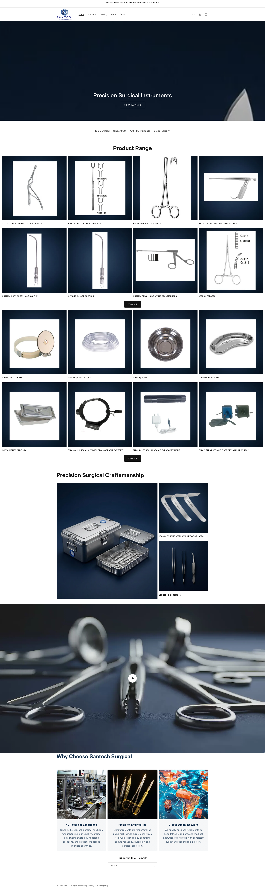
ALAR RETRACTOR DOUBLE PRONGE (84, 224)
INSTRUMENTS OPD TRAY (14, 450)
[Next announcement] (162, 3)
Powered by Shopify (86, 886)
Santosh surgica (70, 886)
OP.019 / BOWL (140, 378)
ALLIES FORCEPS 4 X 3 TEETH (147, 224)
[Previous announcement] (103, 3)
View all (132, 304)
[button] (194, 14)
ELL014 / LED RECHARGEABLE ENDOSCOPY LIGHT (156, 450)
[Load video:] (132, 678)
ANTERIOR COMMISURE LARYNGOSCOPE (218, 224)
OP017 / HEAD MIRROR (12, 378)
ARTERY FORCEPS (207, 296)
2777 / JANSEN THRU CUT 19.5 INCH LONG (22, 224)
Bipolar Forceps (168, 594)
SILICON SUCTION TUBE (79, 378)
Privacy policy (102, 885)
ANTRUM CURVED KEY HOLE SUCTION (20, 296)
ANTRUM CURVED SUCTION (81, 296)
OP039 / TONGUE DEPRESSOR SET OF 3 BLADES (181, 536)
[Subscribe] (154, 865)
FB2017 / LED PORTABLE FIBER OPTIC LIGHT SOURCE (224, 450)
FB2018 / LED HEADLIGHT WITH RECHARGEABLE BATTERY (95, 450)
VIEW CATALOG (132, 105)
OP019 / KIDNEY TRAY (209, 378)
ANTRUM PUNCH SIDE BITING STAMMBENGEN (155, 296)
